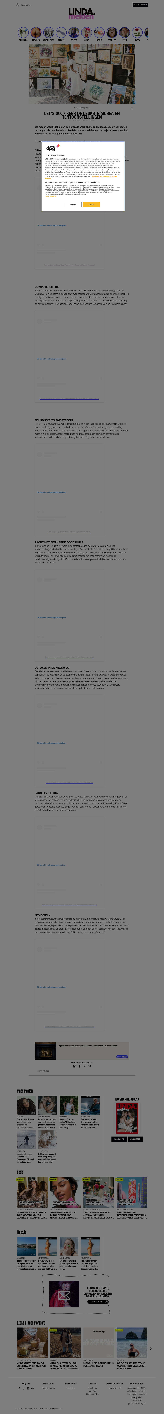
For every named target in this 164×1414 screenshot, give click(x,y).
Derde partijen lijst (51, 196)
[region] (83, 176)
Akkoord (92, 204)
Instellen (73, 204)
